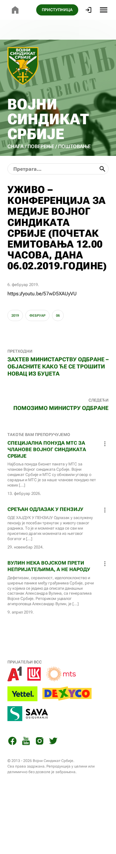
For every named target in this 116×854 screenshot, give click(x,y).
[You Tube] (26, 742)
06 (58, 316)
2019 (15, 316)
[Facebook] (12, 742)
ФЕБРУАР (37, 316)
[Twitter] (53, 742)
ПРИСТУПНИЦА (57, 9)
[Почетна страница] (15, 10)
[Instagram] (40, 742)
